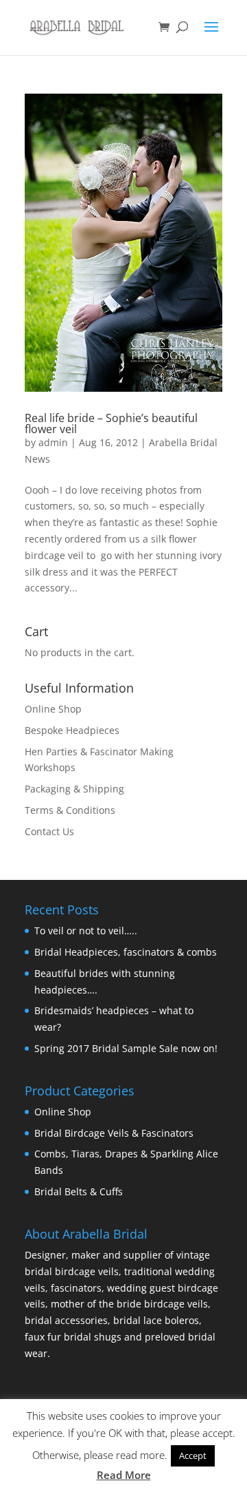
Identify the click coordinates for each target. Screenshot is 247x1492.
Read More (124, 1475)
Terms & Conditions (70, 810)
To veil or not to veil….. (85, 930)
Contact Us (49, 831)
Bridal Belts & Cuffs (78, 1191)
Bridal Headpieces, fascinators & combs (125, 951)
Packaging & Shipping (74, 788)
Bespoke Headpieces (72, 730)
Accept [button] (193, 1455)
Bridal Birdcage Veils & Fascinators (113, 1132)
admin (53, 442)
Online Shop (53, 708)
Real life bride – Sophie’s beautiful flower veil (111, 423)
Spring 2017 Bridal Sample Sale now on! (125, 1048)
